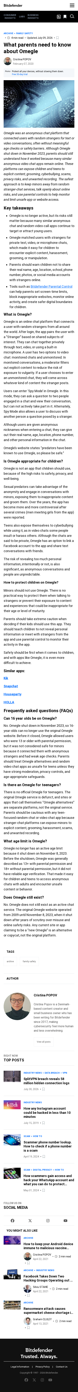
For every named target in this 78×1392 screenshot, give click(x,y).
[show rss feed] (59, 17)
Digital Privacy (42, 1170)
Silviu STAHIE (40, 1287)
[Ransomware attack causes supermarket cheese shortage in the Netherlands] (12, 1315)
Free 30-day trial (20, 74)
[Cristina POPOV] (8, 61)
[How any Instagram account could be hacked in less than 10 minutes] (12, 1112)
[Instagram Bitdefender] (48, 1220)
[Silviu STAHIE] (28, 1289)
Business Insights (33, 16)
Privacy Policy (43, 1366)
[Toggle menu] (72, 5)
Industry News (33, 1073)
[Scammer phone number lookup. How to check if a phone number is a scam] (12, 1146)
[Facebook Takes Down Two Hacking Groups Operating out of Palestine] (12, 1283)
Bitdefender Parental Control (51, 286)
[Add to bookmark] (57, 37)
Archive (8, 33)
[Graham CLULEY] (28, 1321)
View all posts (44, 1042)
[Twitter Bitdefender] (30, 1220)
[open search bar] (72, 16)
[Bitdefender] (13, 5)
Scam (27, 1136)
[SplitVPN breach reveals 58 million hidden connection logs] (12, 1081)
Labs (22, 16)
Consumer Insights (10, 16)
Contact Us (61, 1366)
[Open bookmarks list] (65, 16)
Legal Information (20, 1366)
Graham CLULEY (42, 1319)
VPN (65, 1073)
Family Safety (24, 33)
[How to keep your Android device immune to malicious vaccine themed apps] (12, 1250)
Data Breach (52, 1073)
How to (37, 1136)
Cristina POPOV (22, 59)
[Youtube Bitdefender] (65, 1220)
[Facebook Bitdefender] (12, 1220)
